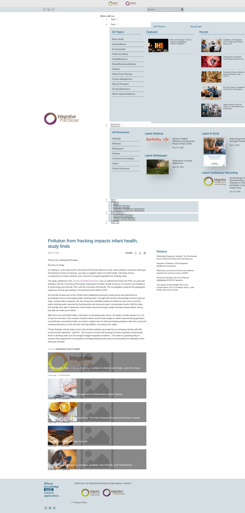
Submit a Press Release (124, 220)
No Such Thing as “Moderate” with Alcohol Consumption (234, 88)
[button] (151, 16)
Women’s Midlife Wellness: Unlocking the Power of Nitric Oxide (183, 141)
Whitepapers (118, 149)
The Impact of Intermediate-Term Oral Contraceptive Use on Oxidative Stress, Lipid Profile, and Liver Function (175, 287)
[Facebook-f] (44, 9)
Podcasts (116, 139)
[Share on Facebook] (135, 253)
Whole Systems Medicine (123, 94)
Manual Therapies (120, 84)
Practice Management (122, 79)
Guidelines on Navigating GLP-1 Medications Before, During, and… (233, 42)
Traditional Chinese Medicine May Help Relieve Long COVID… (233, 74)
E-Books (116, 153)
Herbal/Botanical (119, 59)
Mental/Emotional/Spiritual (124, 64)
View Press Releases (123, 215)
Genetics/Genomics (121, 89)
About (116, 203)
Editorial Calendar (121, 206)
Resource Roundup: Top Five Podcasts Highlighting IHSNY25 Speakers (181, 42)
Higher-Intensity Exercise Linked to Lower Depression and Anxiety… (233, 106)
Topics (113, 19)
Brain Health (118, 39)
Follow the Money (120, 54)
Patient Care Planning (122, 74)
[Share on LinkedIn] (140, 253)
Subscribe (115, 223)
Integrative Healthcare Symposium (128, 209)
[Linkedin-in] (49, 9)
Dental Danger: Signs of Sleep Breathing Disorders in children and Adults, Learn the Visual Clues (94, 369)
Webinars (116, 144)
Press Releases (117, 212)
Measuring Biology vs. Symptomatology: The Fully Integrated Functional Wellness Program (94, 418)
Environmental (118, 49)
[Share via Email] (144, 253)
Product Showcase (120, 168)
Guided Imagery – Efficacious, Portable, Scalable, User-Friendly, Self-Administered (90, 465)
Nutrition (116, 69)
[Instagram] (53, 9)
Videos (115, 163)
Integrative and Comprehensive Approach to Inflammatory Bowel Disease (85, 394)
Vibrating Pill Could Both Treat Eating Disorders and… (234, 58)
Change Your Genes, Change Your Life (67, 441)
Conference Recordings (123, 158)
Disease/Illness (119, 44)
